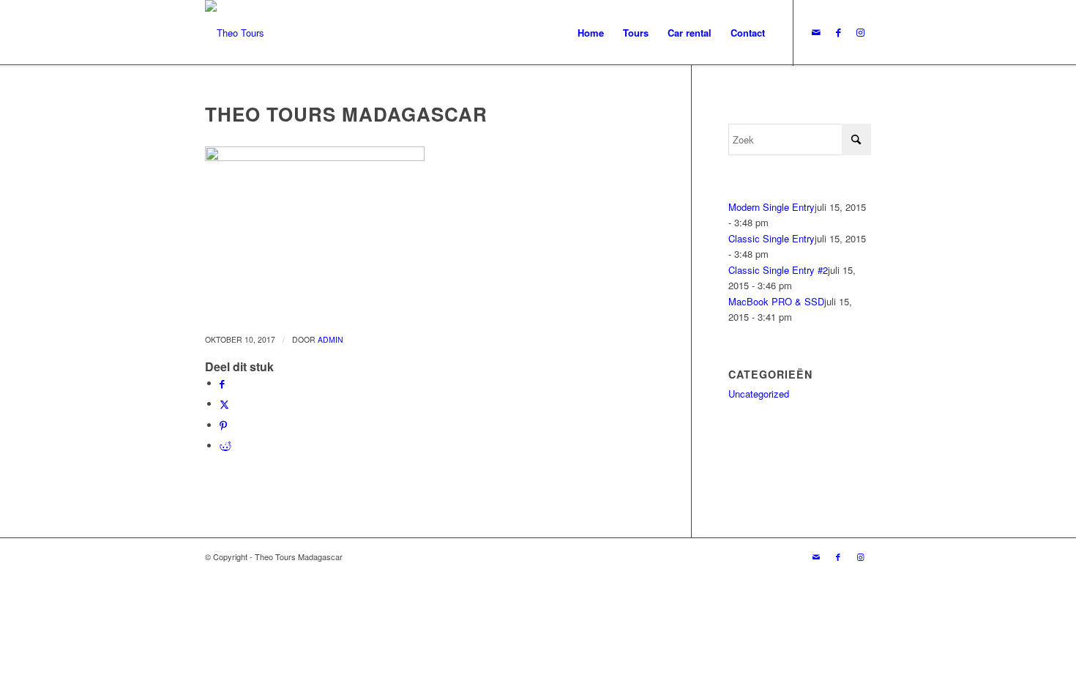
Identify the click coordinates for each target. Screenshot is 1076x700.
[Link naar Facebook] (838, 32)
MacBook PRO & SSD (776, 301)
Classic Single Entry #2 (778, 270)
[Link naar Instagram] (860, 32)
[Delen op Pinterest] (223, 425)
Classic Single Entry (771, 238)
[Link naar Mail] (816, 32)
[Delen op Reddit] (225, 446)
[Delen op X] (224, 404)
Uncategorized (758, 394)
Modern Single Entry (771, 207)
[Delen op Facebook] (222, 383)
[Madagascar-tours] (234, 33)
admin (330, 339)
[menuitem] (590, 33)
